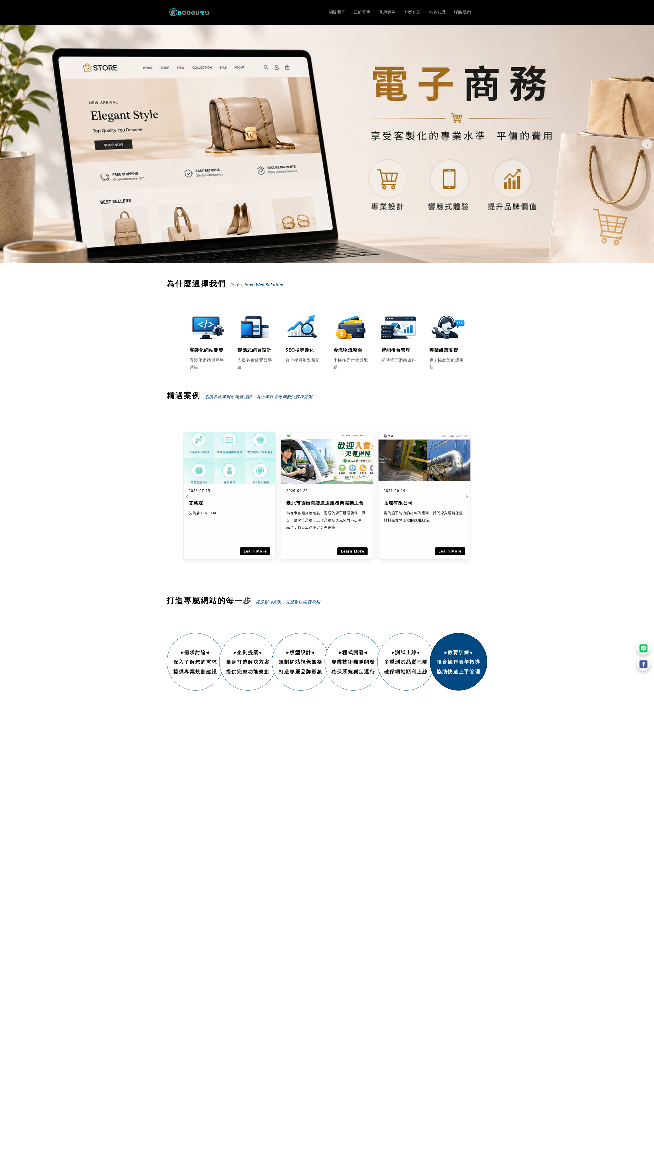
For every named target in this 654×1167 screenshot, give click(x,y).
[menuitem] (337, 12)
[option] (327, 144)
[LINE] (643, 648)
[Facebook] (643, 664)
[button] (8, 258)
